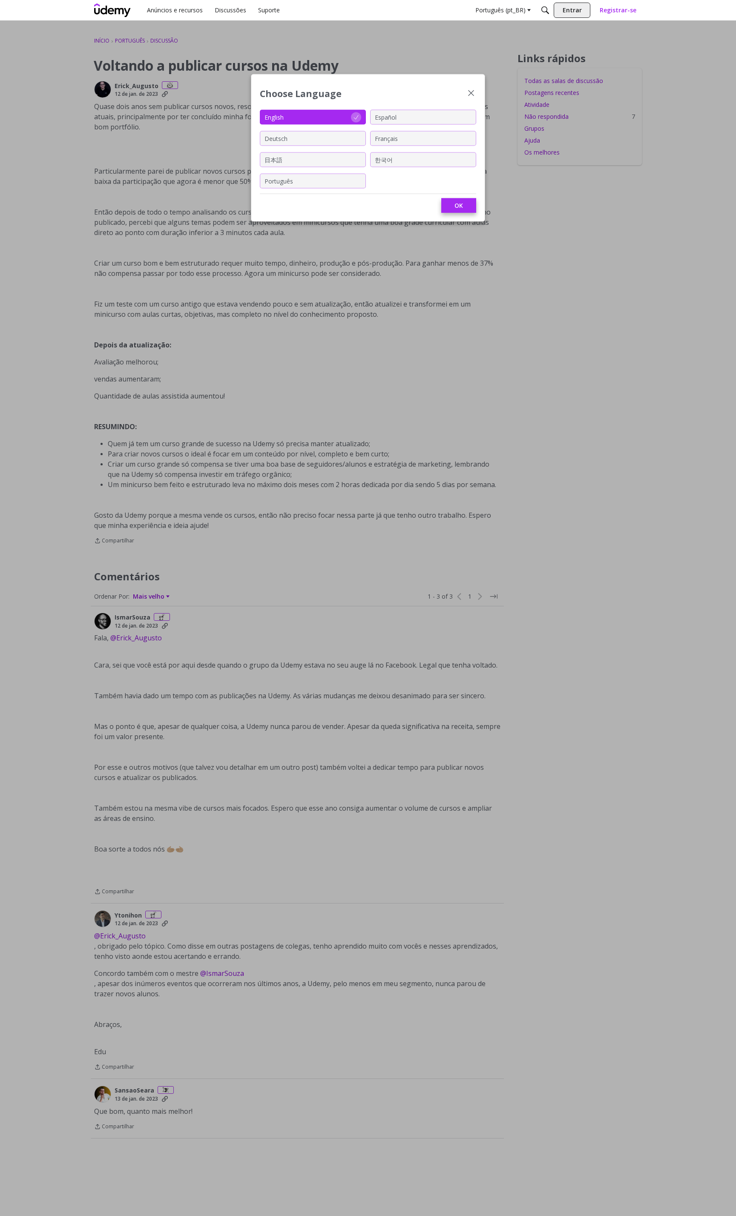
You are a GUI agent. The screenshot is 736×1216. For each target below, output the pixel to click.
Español (386, 117)
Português (278, 181)
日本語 (273, 159)
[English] (112, 10)
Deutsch (276, 138)
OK (458, 205)
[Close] (471, 94)
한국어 (384, 159)
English (274, 117)
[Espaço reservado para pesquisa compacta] (545, 10)
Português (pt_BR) (500, 10)
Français (386, 138)
